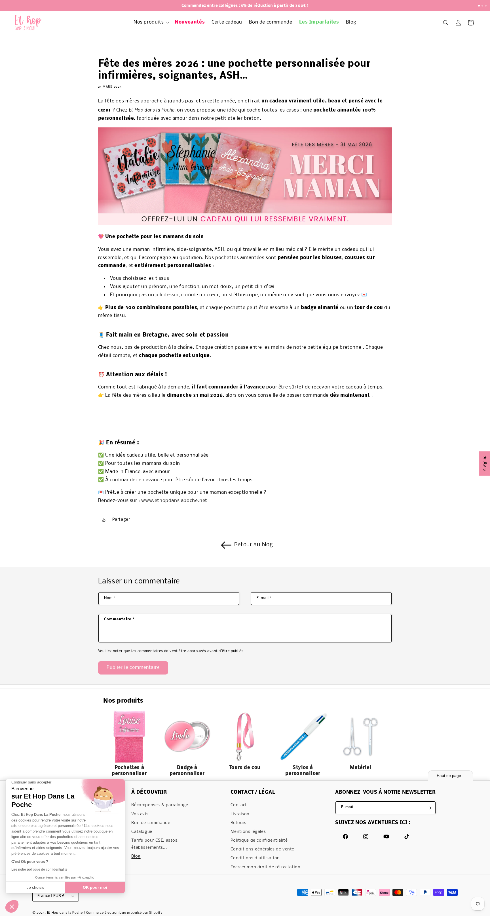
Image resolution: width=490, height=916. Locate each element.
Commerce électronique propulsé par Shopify (124, 913)
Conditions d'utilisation (255, 858)
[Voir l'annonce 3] (486, 6)
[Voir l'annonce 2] (482, 6)
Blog (135, 856)
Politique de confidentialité (259, 840)
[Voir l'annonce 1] (479, 6)
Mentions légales (248, 831)
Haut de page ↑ (450, 775)
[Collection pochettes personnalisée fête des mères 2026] (245, 224)
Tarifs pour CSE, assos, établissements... (155, 844)
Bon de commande (150, 823)
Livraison (240, 814)
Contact (239, 805)
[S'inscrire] (429, 808)
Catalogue (141, 831)
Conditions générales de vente (262, 849)
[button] (150, 22)
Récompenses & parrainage (159, 805)
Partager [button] (121, 520)
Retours (238, 823)
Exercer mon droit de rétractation (266, 867)
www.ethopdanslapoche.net (174, 501)
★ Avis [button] (484, 463)
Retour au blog (253, 545)
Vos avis (139, 814)
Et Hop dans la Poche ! (66, 913)
